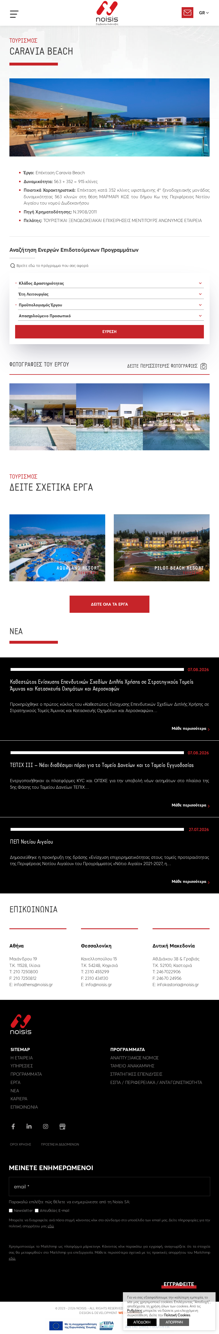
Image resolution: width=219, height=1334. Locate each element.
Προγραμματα (26, 1074)
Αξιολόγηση (187, 12)
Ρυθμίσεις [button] (134, 1310)
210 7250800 (25, 971)
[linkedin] (29, 1127)
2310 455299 (97, 971)
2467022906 (169, 971)
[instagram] (46, 1127)
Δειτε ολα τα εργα (109, 604)
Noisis (107, 13)
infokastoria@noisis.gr (178, 984)
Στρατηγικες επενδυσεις (136, 1074)
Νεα (15, 1090)
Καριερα (19, 1098)
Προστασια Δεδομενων (60, 1144)
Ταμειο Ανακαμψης (132, 1066)
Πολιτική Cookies (177, 1315)
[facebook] (13, 1127)
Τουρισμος (23, 41)
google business (62, 1126)
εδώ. (12, 1258)
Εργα (16, 1082)
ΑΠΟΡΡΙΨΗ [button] (174, 1322)
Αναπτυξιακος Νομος (134, 1058)
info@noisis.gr (98, 984)
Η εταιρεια (22, 1058)
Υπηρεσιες (22, 1066)
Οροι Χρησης (20, 1144)
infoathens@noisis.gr (33, 984)
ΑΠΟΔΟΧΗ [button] (141, 1322)
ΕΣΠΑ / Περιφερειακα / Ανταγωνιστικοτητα (156, 1082)
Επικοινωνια (24, 1107)
